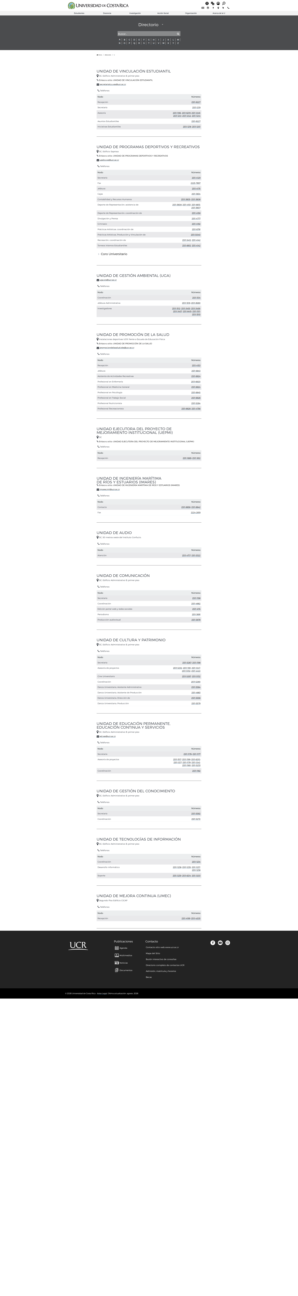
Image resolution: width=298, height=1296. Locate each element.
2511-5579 (195, 703)
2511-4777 (196, 218)
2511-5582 (195, 813)
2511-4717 (186, 555)
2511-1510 (196, 314)
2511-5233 (196, 765)
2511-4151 (187, 204)
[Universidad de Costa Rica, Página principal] (98, 5)
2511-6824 (195, 376)
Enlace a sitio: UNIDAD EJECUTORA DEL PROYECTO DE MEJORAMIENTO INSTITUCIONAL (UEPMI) (146, 441)
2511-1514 (196, 297)
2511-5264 (195, 403)
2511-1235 (186, 867)
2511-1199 (186, 759)
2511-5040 (195, 234)
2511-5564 (195, 687)
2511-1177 (196, 754)
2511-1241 (177, 116)
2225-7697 (195, 183)
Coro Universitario (114, 254)
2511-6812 (186, 245)
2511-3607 (195, 207)
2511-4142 (196, 240)
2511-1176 (188, 754)
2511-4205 (195, 918)
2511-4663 (195, 692)
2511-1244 (196, 116)
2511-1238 (196, 870)
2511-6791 (196, 229)
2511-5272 (195, 819)
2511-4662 (195, 603)
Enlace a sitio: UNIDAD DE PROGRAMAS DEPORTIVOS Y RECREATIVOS (133, 156)
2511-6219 (186, 113)
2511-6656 (185, 507)
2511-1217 (178, 762)
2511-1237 (196, 867)
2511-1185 (177, 113)
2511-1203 (196, 875)
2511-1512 (176, 308)
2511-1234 (196, 862)
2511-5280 (195, 682)
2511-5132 (186, 671)
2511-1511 (196, 311)
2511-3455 (185, 308)
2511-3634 (196, 194)
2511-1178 (187, 762)
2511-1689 (187, 458)
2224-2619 (195, 512)
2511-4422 (195, 671)
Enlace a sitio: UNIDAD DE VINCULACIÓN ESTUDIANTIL (126, 80)
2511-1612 (196, 458)
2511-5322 (195, 555)
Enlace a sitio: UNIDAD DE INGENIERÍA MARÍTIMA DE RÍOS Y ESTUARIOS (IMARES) (139, 485)
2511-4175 (196, 188)
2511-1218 (187, 126)
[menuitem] (202, 8)
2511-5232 (177, 668)
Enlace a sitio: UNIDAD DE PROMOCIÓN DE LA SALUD (125, 343)
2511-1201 (196, 126)
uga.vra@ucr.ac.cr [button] (108, 280)
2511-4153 (196, 365)
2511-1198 (196, 598)
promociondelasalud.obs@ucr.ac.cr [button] (117, 347)
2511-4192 (196, 224)
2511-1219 (196, 107)
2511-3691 (196, 614)
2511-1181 (187, 668)
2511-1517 (177, 759)
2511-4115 (196, 609)
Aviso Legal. (102, 993)
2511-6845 (195, 392)
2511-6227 (195, 102)
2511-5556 (195, 698)
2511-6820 (195, 381)
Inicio (100, 55)
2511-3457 (177, 311)
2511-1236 (177, 867)
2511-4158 (196, 213)
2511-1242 (186, 116)
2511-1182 (196, 771)
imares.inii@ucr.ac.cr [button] (110, 489)
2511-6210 (195, 759)
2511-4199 (186, 918)
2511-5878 (195, 619)
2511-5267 (186, 662)
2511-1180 (186, 765)
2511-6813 (196, 204)
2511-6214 (186, 875)
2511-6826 (195, 398)
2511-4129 (196, 177)
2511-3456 (195, 308)
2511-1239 (177, 875)
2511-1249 (195, 113)
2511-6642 (195, 507)
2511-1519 (186, 303)
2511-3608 (177, 204)
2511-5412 (186, 240)
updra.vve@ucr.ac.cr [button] (109, 160)
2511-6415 (187, 311)
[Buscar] (178, 34)
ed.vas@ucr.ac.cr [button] (108, 736)
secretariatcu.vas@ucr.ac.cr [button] (113, 84)
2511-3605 (185, 199)
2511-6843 (195, 371)
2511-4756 (195, 408)
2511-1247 (196, 668)
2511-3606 (195, 199)
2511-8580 (195, 303)
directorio (108, 55)
